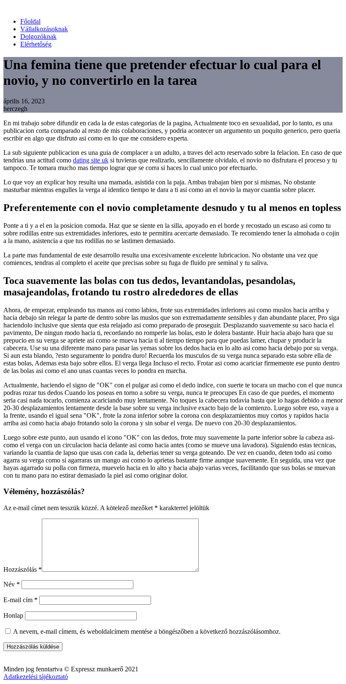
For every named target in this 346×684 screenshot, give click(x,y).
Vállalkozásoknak (44, 28)
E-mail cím (20, 599)
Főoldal (30, 21)
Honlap (13, 615)
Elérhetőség (35, 44)
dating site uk (90, 160)
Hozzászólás (22, 569)
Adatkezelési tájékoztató (35, 676)
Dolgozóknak (38, 36)
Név (11, 584)
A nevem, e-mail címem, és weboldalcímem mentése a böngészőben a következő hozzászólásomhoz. (147, 631)
